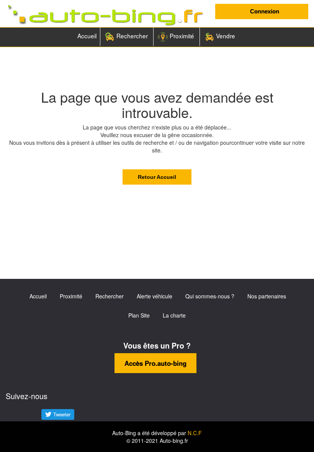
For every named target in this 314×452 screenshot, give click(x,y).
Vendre (224, 35)
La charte (174, 315)
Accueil (86, 35)
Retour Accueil (157, 177)
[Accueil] (105, 15)
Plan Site (139, 315)
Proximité (181, 35)
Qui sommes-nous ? (209, 296)
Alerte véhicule (154, 296)
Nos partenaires (266, 296)
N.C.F (195, 433)
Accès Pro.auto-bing (155, 363)
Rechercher (131, 35)
